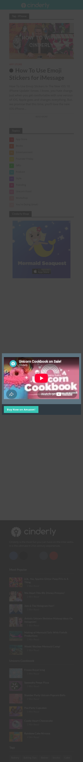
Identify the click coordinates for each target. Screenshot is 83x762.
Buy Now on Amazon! (21, 409)
